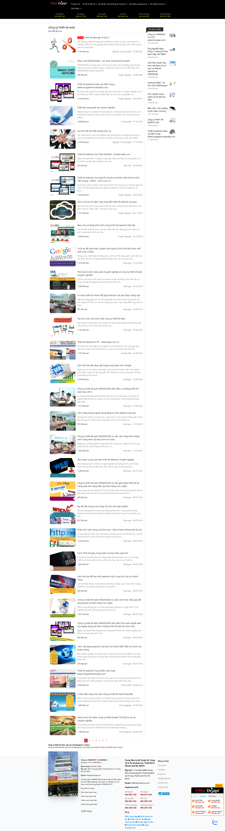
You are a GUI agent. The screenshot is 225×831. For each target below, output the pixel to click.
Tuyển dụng (86, 811)
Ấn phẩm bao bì (157, 4)
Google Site (163, 783)
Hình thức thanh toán (89, 792)
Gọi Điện (202, 796)
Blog (127, 812)
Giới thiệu (75, 8)
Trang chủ (75, 4)
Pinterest (161, 774)
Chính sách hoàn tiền (89, 800)
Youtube (161, 770)
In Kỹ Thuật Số (89, 4)
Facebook (162, 765)
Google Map (163, 787)
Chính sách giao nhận (89, 804)
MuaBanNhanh (164, 778)
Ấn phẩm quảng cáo (138, 4)
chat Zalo (212, 796)
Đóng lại (218, 785)
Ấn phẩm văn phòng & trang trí (112, 4)
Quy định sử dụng (87, 788)
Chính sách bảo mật (88, 796)
